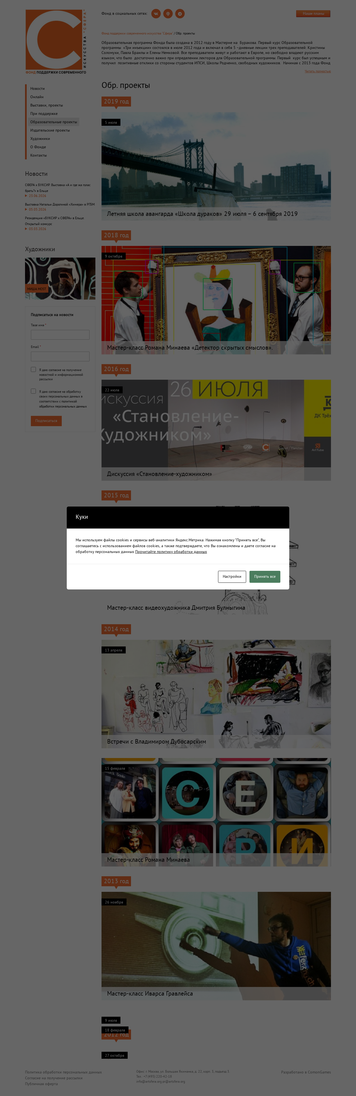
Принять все (265, 576)
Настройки (232, 576)
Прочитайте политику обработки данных (171, 552)
